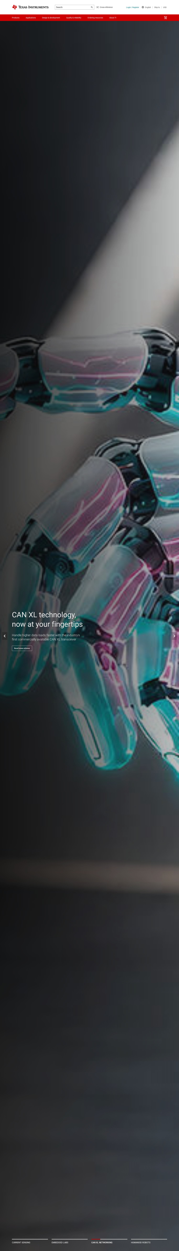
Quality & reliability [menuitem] (73, 18)
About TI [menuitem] (112, 18)
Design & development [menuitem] (51, 18)
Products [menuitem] (15, 18)
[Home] (30, 7)
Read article (19, 648)
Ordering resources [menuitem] (95, 18)
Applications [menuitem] (31, 18)
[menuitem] (165, 17)
